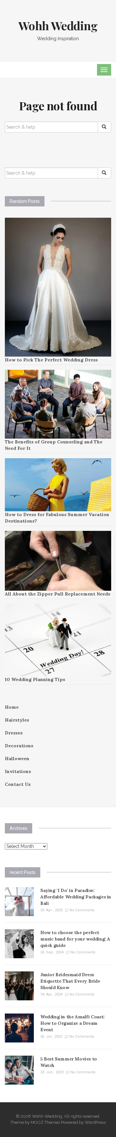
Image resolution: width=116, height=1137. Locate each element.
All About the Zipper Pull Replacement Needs (57, 594)
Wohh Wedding (57, 25)
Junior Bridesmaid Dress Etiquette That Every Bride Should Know (70, 981)
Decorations (19, 746)
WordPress (95, 1122)
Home (12, 707)
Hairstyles (17, 720)
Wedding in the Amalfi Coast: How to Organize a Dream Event (72, 1023)
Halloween (17, 758)
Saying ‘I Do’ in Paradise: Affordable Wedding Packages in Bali (75, 896)
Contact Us (18, 784)
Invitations (18, 771)
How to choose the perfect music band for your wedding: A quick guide (75, 939)
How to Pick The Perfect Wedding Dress (51, 360)
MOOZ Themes (45, 1122)
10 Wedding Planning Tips (35, 679)
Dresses (14, 733)
